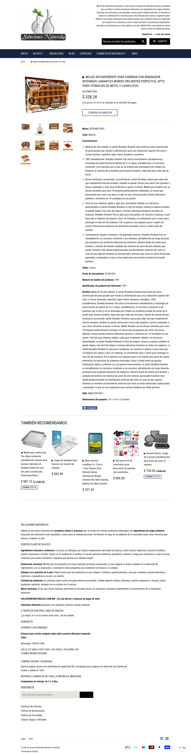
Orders (23, 739)
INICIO (24, 53)
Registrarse (147, 34)
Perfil (31, 739)
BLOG (72, 53)
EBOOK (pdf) (56, 53)
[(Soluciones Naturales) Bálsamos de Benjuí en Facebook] (161, 738)
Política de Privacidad (31, 715)
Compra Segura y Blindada (33, 719)
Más (134, 53)
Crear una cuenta (163, 34)
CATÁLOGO (85, 53)
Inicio (23, 62)
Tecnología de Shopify (29, 751)
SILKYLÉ (38, 53)
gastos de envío (94, 102)
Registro (86, 694)
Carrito (162, 41)
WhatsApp (26, 643)
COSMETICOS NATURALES (111, 53)
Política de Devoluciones (33, 710)
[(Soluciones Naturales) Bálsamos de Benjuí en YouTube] (167, 738)
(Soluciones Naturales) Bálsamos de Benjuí (43, 747)
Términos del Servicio (31, 706)
